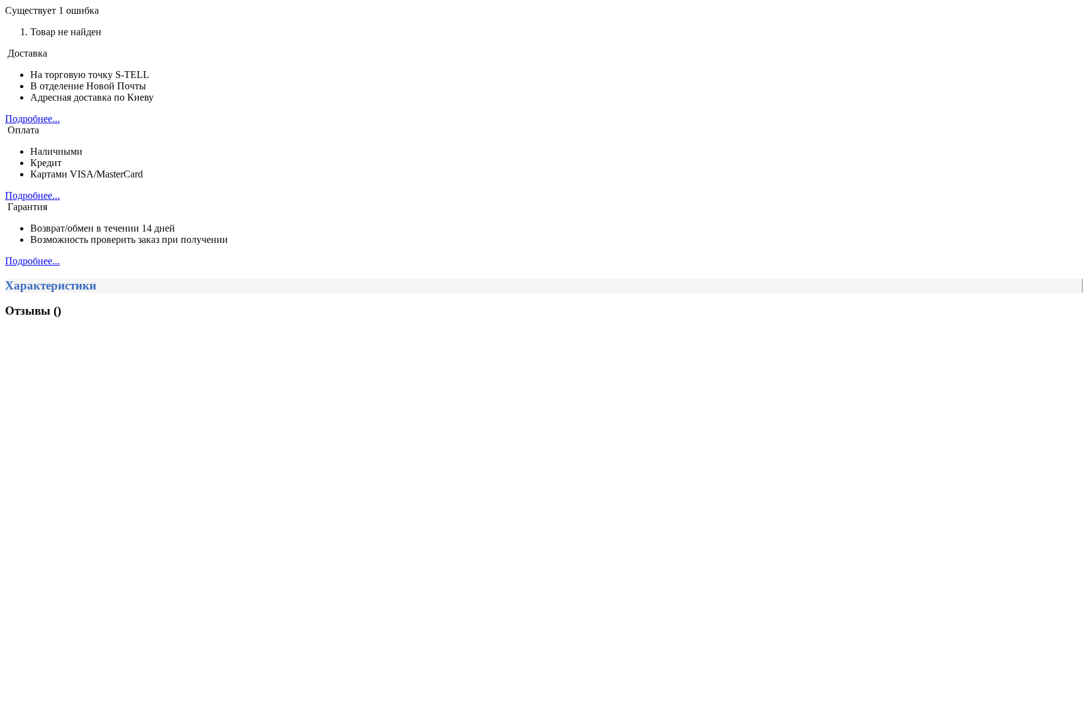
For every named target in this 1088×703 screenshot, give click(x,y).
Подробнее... (32, 118)
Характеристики (50, 285)
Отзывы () (33, 310)
